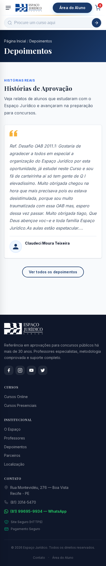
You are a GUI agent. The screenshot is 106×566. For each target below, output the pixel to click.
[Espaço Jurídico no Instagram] (20, 370)
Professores (14, 438)
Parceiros (12, 455)
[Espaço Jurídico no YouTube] (31, 370)
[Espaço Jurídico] (28, 8)
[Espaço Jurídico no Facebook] (8, 370)
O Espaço (12, 429)
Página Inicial (15, 41)
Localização (14, 464)
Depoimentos (40, 41)
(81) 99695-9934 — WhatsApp (38, 511)
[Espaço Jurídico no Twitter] (42, 370)
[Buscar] (96, 22)
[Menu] (8, 8)
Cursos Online (16, 396)
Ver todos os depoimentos (53, 272)
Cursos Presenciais (20, 405)
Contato (39, 558)
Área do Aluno (72, 7)
